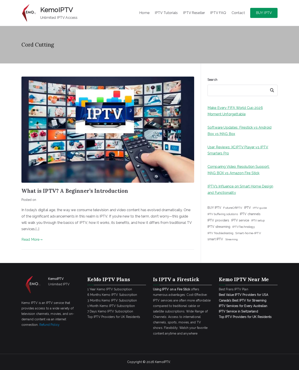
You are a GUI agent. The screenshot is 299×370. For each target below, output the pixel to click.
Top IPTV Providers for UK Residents (113, 317)
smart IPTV (215, 239)
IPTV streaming (219, 226)
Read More (30, 239)
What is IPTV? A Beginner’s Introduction (74, 191)
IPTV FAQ (218, 13)
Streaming (231, 239)
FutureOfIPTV (232, 207)
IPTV (247, 207)
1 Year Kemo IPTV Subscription (109, 289)
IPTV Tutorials (166, 13)
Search (212, 79)
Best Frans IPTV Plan (233, 289)
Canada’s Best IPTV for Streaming (243, 300)
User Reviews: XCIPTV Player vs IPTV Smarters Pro (238, 150)
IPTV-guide (260, 207)
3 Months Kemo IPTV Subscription (112, 300)
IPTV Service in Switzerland (238, 311)
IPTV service (240, 220)
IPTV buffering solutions (223, 214)
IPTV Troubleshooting (220, 233)
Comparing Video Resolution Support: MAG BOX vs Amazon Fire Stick (239, 170)
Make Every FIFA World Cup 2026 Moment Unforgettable (235, 111)
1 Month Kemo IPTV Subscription (111, 306)
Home (144, 13)
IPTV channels (250, 214)
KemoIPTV (56, 10)
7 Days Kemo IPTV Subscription (110, 311)
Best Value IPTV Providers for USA (244, 294)
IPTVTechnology (243, 226)
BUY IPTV (264, 13)
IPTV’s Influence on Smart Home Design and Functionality (240, 189)
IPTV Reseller (194, 13)
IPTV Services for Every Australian (243, 306)
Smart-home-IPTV (248, 233)
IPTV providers (218, 220)
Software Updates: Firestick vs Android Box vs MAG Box (239, 130)
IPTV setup (258, 220)
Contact (238, 13)
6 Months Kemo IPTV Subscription (112, 294)
